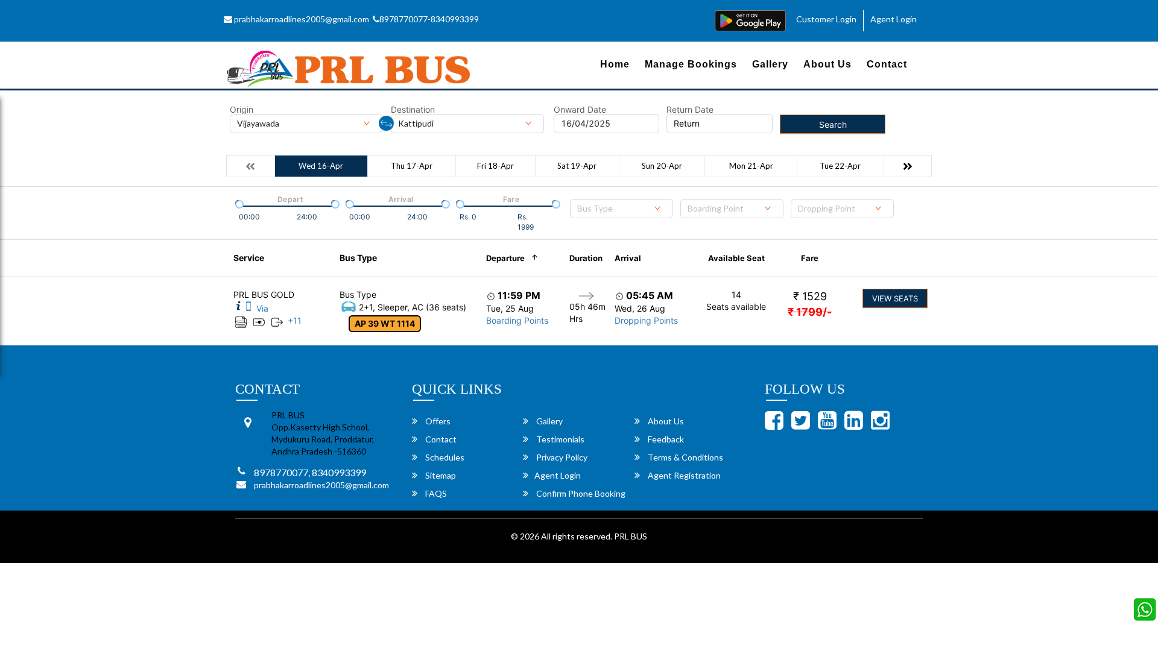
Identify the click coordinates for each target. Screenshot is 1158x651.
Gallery (770, 64)
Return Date (689, 109)
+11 (295, 320)
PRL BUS (630, 536)
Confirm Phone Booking (579, 493)
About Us (827, 64)
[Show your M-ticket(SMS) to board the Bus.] (248, 308)
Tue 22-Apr (840, 166)
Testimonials (559, 439)
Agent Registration (683, 475)
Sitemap (439, 475)
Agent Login (893, 19)
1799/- (810, 312)
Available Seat (736, 258)
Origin (241, 109)
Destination (413, 109)
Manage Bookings (691, 64)
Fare (809, 258)
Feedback (665, 439)
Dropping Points (646, 320)
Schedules (443, 457)
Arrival (628, 258)
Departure (505, 258)
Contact (887, 64)
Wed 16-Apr (321, 166)
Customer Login (826, 19)
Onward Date (580, 109)
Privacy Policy (560, 457)
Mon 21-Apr (751, 166)
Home (615, 64)
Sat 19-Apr (576, 166)
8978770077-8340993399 (429, 19)
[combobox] (621, 209)
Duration (586, 258)
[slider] (238, 203)
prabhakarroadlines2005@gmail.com (300, 19)
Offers (437, 421)
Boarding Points (517, 320)
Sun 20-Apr (662, 166)
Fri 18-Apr (495, 166)
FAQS (435, 493)
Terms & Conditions (684, 457)
